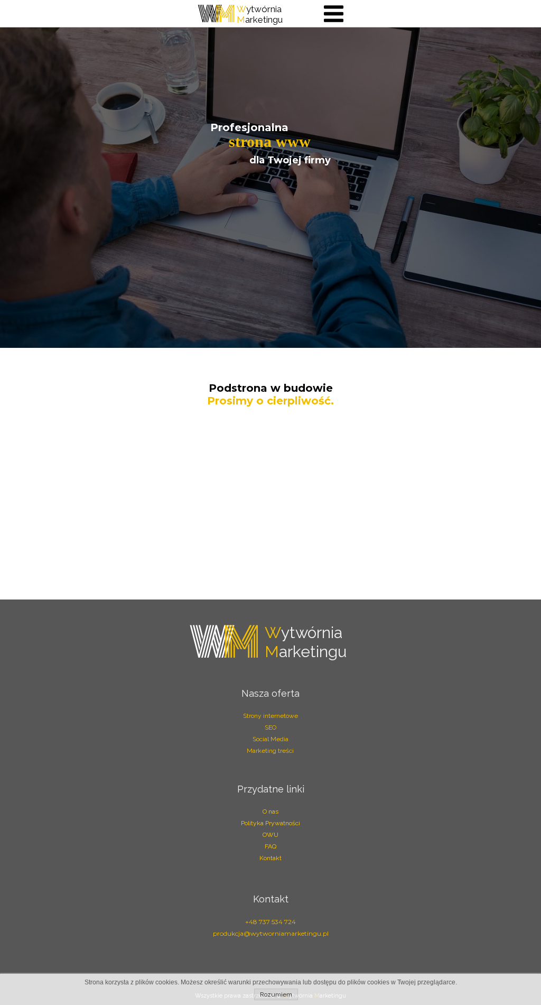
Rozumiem (276, 994)
